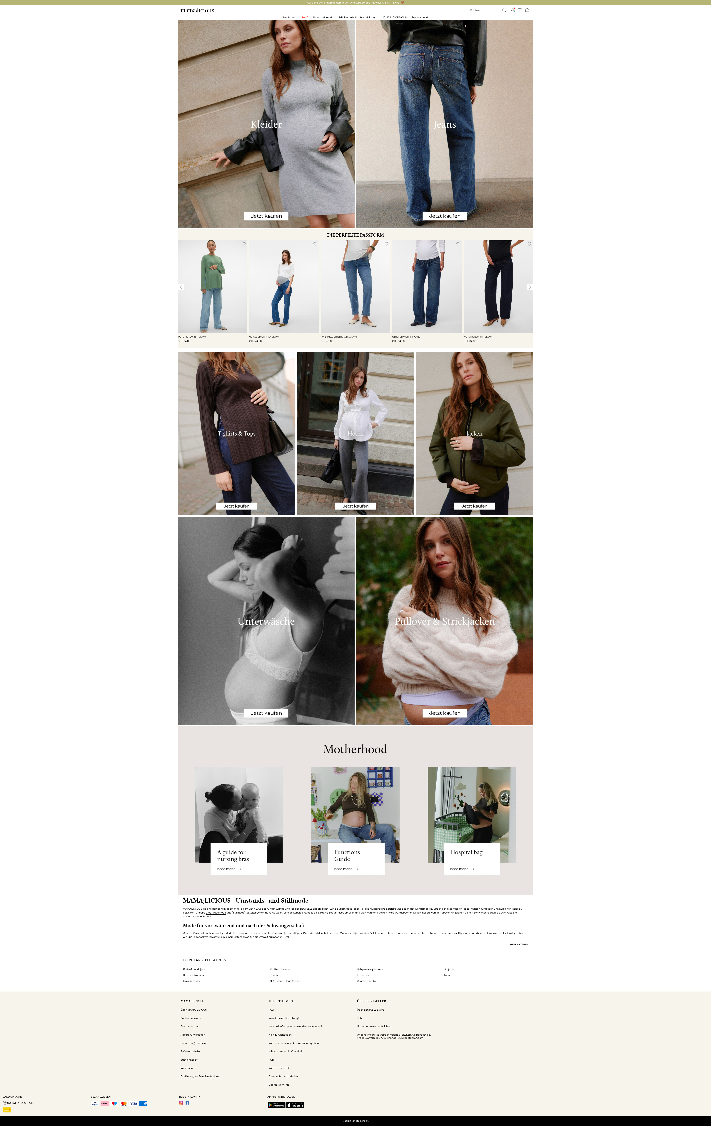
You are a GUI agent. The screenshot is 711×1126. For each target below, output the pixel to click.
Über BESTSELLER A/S (370, 1009)
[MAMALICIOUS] (197, 12)
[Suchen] (504, 10)
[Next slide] (530, 287)
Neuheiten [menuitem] (289, 17)
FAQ (271, 1009)
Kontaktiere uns (191, 1018)
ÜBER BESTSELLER (371, 1001)
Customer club (190, 1026)
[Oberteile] (236, 433)
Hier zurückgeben (280, 1034)
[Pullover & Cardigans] (444, 621)
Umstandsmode (216, 912)
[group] (212, 294)
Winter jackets (366, 981)
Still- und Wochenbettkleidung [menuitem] (357, 17)
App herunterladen (193, 1034)
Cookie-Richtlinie (279, 1084)
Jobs (360, 1018)
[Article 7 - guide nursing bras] (237, 810)
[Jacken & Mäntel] (474, 433)
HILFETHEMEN (281, 1001)
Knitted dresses (280, 969)
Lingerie (449, 969)
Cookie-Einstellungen (356, 1120)
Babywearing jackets (370, 969)
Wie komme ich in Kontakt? (285, 1051)
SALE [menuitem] (304, 17)
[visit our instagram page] (181, 1103)
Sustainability (189, 1059)
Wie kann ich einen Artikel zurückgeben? (294, 1043)
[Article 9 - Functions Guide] (355, 810)
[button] (212, 286)
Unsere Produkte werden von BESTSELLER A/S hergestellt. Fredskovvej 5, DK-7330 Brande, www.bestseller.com (394, 1036)
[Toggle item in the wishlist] (244, 244)
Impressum (188, 1068)
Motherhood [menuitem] (420, 17)
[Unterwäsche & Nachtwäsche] (266, 621)
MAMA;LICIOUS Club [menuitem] (394, 17)
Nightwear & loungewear (285, 981)
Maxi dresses (191, 981)
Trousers (363, 975)
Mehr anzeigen (519, 944)
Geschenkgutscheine (194, 1043)
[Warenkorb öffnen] (527, 10)
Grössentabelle (190, 1051)
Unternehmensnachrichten (374, 1026)
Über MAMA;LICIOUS (194, 1009)
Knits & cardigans (194, 969)
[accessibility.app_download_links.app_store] (295, 1108)
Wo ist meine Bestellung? (284, 1018)
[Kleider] (266, 124)
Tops (447, 975)
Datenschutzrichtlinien (283, 1076)
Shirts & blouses (193, 975)
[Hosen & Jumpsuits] (355, 433)
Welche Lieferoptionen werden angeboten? (295, 1026)
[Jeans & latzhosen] (444, 124)
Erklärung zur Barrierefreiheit (200, 1076)
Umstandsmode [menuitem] (323, 17)
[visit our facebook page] (187, 1103)
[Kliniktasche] (474, 810)
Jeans (274, 975)
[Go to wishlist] (520, 11)
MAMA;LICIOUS (192, 1001)
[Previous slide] (181, 287)
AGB (271, 1059)
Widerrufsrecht (279, 1068)
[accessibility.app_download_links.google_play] (276, 1108)
